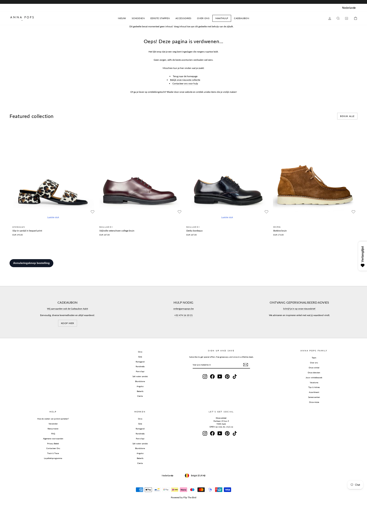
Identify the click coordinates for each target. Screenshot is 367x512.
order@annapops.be (183, 308)
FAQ (53, 433)
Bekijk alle (347, 116)
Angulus (140, 386)
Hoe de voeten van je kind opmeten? (53, 419)
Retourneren (53, 428)
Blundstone (140, 381)
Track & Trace (53, 453)
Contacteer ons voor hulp (185, 83)
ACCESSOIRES (183, 18)
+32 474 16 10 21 (183, 315)
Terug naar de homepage (185, 76)
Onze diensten (314, 372)
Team (314, 357)
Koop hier (67, 323)
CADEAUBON (241, 18)
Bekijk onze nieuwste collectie (185, 79)
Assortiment (314, 392)
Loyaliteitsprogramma (53, 458)
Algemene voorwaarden (53, 438)
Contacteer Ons (53, 448)
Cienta (140, 396)
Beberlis (140, 391)
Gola (140, 357)
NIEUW (122, 18)
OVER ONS (203, 18)
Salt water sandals (140, 376)
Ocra (140, 352)
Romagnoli (140, 361)
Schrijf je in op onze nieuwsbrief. (299, 308)
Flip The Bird (189, 497)
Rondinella (140, 366)
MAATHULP (221, 18)
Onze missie (314, 402)
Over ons (314, 362)
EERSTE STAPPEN (160, 18)
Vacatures (314, 382)
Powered (175, 497)
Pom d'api (140, 371)
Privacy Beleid (53, 443)
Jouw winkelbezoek (314, 377)
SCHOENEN (138, 18)
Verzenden (53, 424)
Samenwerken (314, 397)
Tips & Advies (314, 387)
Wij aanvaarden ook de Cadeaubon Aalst (67, 308)
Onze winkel (314, 367)
